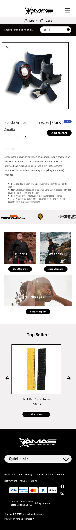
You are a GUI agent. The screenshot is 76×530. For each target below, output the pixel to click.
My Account (10, 474)
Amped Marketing (25, 519)
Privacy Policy (25, 474)
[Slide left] (7, 378)
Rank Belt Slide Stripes (36, 399)
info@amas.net (43, 503)
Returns (61, 474)
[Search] (68, 30)
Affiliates (24, 481)
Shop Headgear (38, 312)
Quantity (9, 129)
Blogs (34, 481)
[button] (68, 10)
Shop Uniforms (20, 269)
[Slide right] (69, 378)
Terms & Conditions (45, 474)
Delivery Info (10, 481)
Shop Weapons (55, 269)
